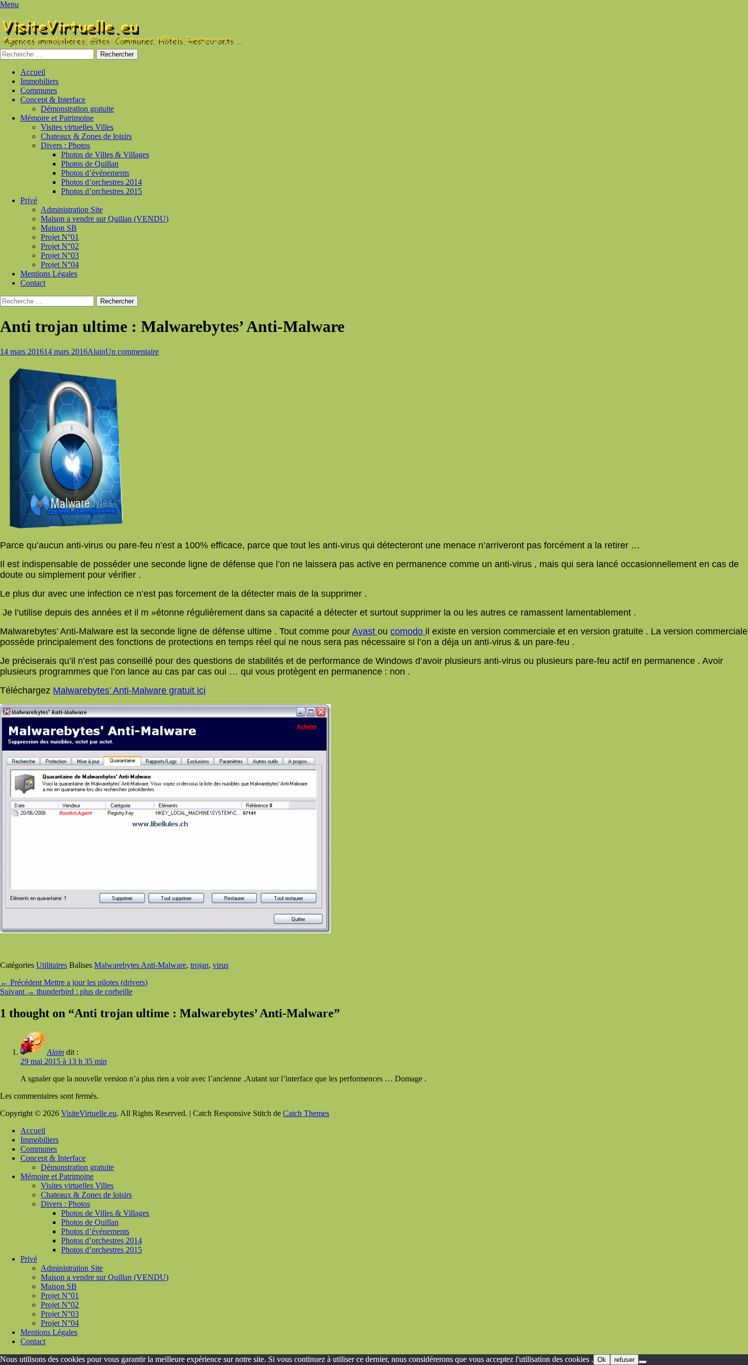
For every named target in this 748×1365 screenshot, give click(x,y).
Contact (32, 282)
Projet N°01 (60, 237)
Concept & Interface (52, 99)
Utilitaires (51, 965)
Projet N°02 (60, 246)
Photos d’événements (95, 173)
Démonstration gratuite (77, 108)
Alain (96, 351)
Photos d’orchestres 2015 (101, 191)
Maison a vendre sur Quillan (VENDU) (104, 218)
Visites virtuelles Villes (77, 127)
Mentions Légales (48, 273)
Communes (38, 90)
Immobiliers (39, 81)
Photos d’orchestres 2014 (101, 182)
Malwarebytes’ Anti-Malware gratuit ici (129, 690)
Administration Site (72, 209)
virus (220, 965)
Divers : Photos (65, 145)
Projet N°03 (60, 255)
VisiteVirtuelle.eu (89, 1113)
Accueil (32, 72)
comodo (407, 631)
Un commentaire (132, 351)
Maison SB (59, 228)
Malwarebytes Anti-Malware (140, 965)
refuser (624, 1359)
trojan (199, 965)
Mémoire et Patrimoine (57, 118)
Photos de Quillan (90, 163)
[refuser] (643, 1361)
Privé (28, 200)
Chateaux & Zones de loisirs (86, 136)
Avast (365, 631)
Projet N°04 (60, 264)
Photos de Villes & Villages (105, 154)
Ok (601, 1359)
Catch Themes (306, 1113)
